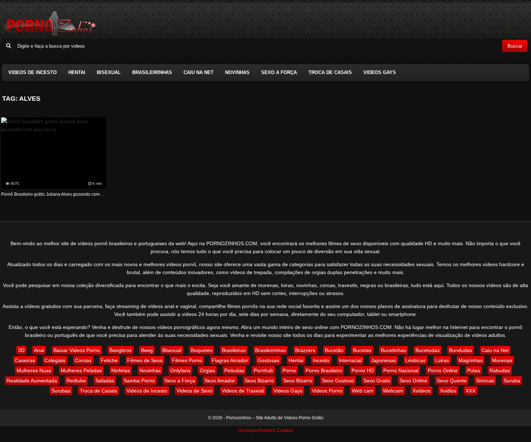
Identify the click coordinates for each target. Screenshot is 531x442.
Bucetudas (427, 350)
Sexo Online (413, 381)
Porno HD (362, 370)
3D (21, 350)
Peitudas (234, 370)
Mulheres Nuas (34, 370)
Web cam (363, 391)
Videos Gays (379, 72)
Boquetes (201, 350)
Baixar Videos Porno (76, 350)
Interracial (350, 360)
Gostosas (268, 360)
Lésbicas (415, 360)
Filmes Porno (187, 360)
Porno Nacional (400, 370)
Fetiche (109, 360)
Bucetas (362, 350)
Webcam (393, 391)
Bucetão (334, 350)
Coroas (83, 360)
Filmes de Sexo (145, 360)
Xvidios (448, 391)
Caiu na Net (198, 72)
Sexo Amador (219, 381)
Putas (473, 370)
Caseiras (25, 360)
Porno (289, 370)
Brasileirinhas (152, 72)
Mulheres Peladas (81, 370)
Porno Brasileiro (324, 370)
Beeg (147, 350)
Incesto (321, 360)
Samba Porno (139, 381)
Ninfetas (120, 370)
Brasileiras (234, 350)
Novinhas (237, 72)
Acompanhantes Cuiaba (265, 430)
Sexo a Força (279, 72)
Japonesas (383, 360)
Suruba (512, 381)
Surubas (60, 391)
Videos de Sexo (194, 391)
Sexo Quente (452, 381)
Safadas (104, 381)
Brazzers (305, 350)
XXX (470, 391)
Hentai (76, 72)
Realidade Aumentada (32, 381)
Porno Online (443, 370)
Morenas (502, 360)
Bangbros (120, 350)
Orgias (207, 370)
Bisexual (109, 72)
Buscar (515, 46)
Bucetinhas (393, 350)
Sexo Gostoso (338, 381)
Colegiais (54, 360)
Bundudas (460, 350)
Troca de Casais (330, 72)
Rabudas (499, 370)
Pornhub (263, 370)
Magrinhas (470, 360)
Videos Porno (327, 391)
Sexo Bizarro (259, 381)
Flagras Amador (230, 360)
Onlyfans (180, 370)
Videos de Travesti (243, 391)
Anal (39, 350)
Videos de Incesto (32, 72)
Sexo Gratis (376, 381)
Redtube (76, 381)
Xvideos (422, 391)
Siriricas (485, 381)
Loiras (442, 360)
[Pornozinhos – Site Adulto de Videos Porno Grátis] (49, 34)
